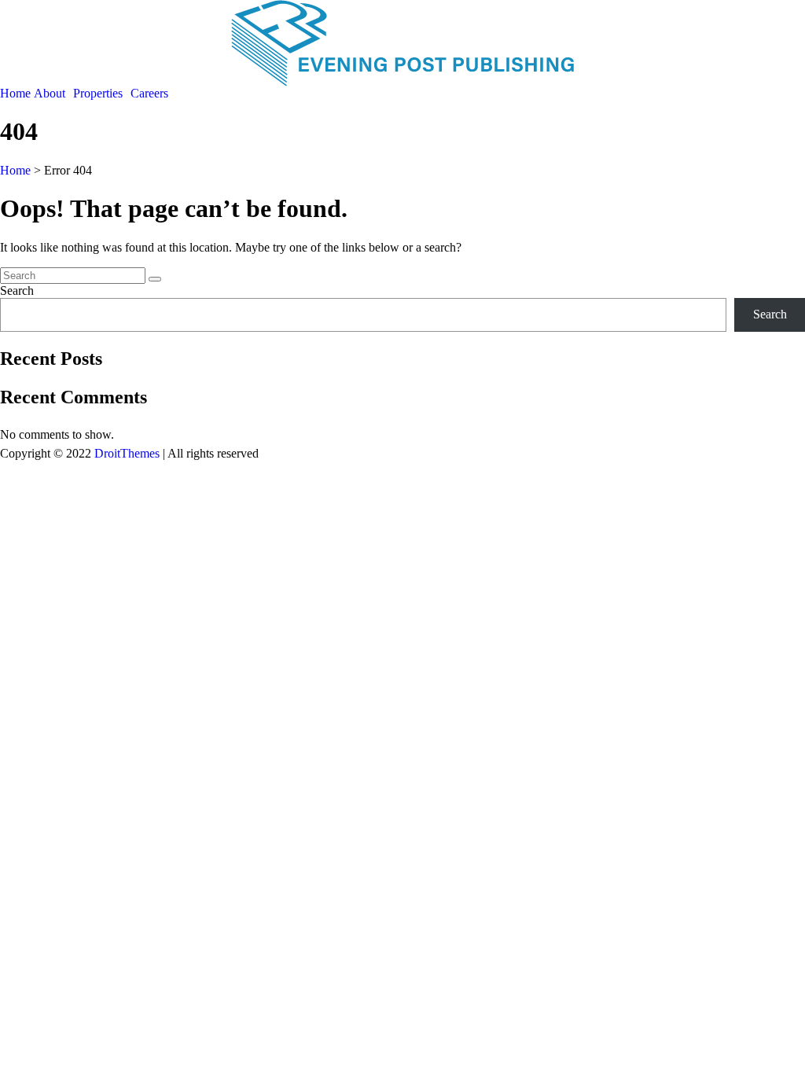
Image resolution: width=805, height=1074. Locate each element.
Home (15, 93)
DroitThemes (127, 453)
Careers (149, 93)
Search (17, 290)
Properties (98, 93)
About (49, 93)
